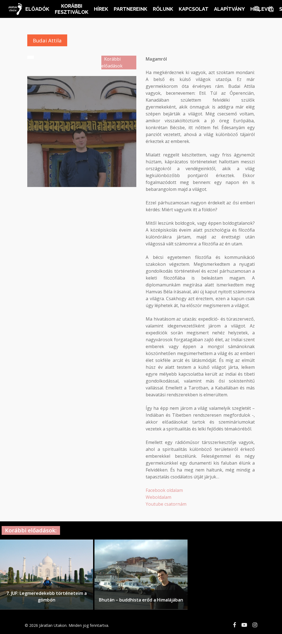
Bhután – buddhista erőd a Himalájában (141, 600)
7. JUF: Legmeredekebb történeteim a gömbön (46, 596)
